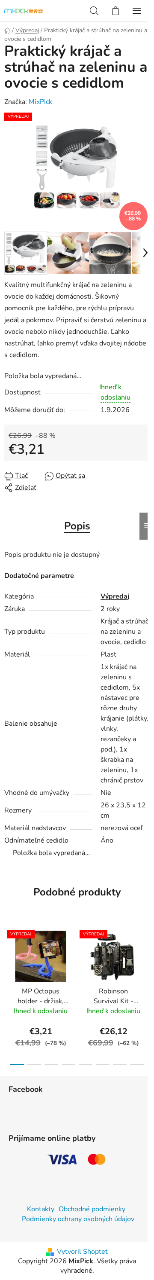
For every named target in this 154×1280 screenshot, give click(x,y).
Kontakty (40, 1209)
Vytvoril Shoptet (82, 1251)
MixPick (40, 102)
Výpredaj (115, 596)
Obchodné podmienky (92, 1209)
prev (9, 956)
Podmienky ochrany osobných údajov (78, 1219)
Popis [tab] (77, 526)
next (145, 956)
